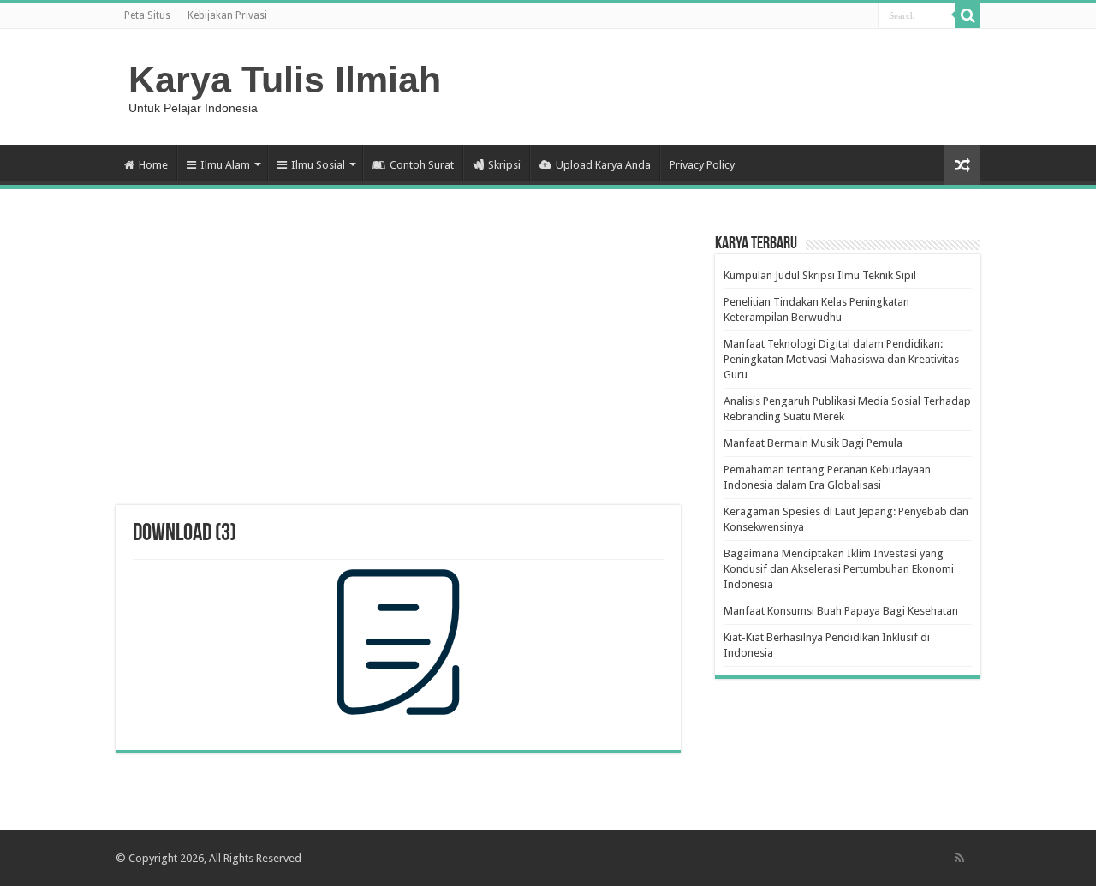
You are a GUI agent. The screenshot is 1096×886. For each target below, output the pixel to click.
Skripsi (504, 164)
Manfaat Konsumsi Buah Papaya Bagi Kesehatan (841, 610)
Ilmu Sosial (318, 164)
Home (153, 164)
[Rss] (959, 857)
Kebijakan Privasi (227, 15)
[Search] (967, 15)
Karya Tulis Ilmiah (284, 79)
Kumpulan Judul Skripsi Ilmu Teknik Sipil (820, 275)
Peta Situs (147, 15)
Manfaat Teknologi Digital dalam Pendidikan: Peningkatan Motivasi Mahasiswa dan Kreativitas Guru (841, 359)
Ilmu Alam (225, 164)
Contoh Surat (422, 164)
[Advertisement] (398, 368)
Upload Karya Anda (603, 164)
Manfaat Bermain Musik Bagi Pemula (813, 443)
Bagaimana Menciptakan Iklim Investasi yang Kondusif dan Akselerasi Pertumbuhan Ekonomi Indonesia (839, 569)
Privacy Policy (702, 164)
